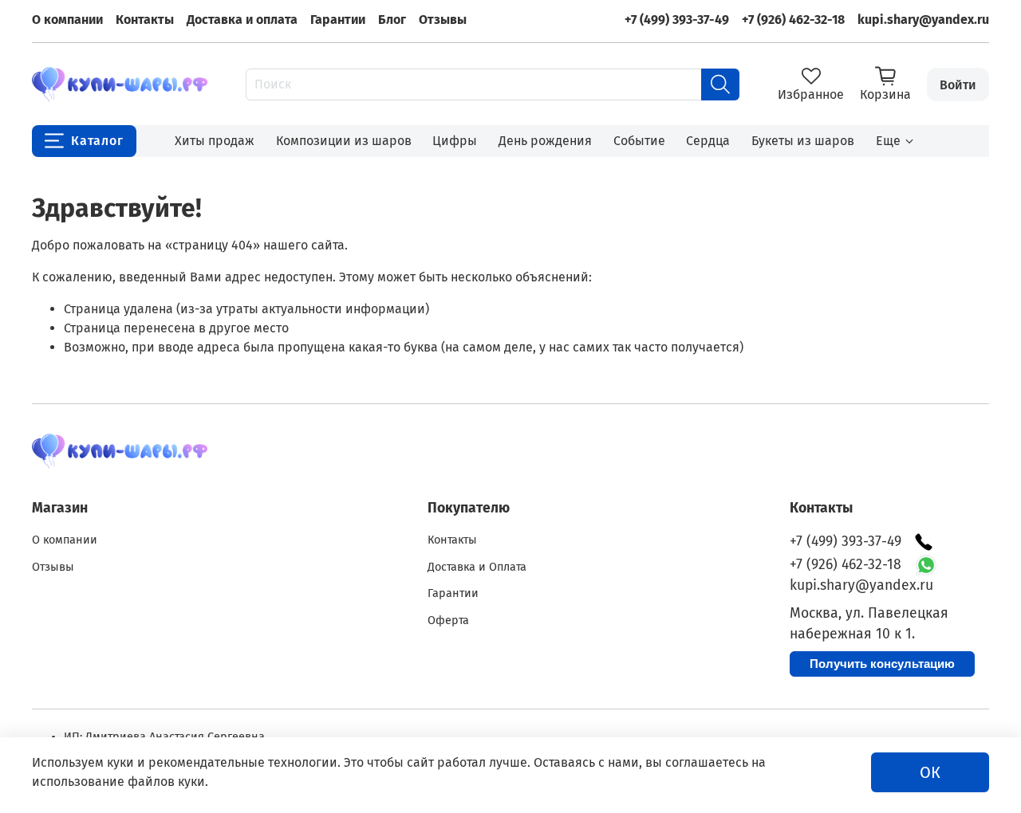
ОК (930, 772)
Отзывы (443, 19)
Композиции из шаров (344, 140)
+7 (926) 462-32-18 (793, 19)
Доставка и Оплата (477, 567)
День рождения (545, 140)
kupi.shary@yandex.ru (923, 19)
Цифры (454, 140)
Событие (639, 140)
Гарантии (337, 19)
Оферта (448, 620)
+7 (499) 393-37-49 (677, 19)
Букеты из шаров (802, 140)
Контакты (145, 19)
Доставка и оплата (242, 19)
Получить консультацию (882, 663)
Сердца (708, 140)
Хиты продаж (214, 140)
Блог (392, 19)
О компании (67, 19)
